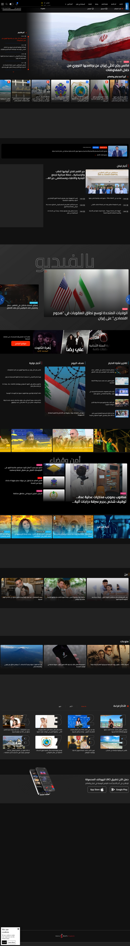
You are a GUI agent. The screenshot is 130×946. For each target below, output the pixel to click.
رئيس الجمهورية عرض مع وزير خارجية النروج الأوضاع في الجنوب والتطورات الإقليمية (62, 199)
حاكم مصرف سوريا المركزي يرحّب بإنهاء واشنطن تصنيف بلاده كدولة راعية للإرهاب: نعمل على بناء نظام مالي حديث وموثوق (22, 401)
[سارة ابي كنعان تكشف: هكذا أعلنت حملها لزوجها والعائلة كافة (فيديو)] (113, 724)
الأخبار (121, 4)
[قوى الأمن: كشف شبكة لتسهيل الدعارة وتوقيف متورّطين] (81, 745)
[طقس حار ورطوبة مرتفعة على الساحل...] (113, 745)
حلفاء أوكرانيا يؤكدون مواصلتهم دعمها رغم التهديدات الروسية (23, 393)
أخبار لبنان (122, 166)
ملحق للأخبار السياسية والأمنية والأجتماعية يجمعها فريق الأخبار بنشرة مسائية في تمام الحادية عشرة (79, 151)
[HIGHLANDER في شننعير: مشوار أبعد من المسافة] (73, 440)
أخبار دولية (126, 62)
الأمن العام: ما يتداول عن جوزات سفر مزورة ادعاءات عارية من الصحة (60, 99)
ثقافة (90, 4)
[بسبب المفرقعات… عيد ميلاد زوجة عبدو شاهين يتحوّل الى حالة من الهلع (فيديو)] (22, 589)
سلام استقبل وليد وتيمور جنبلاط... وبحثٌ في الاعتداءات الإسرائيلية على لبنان (62, 212)
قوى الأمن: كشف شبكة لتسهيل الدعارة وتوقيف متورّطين (83, 751)
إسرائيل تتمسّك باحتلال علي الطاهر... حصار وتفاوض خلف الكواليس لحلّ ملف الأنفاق (22, 306)
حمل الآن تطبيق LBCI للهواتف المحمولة (107, 779)
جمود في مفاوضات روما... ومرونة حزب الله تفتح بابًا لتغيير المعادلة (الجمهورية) (66, 414)
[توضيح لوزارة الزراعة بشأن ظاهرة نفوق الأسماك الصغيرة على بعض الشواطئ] (80, 91)
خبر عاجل (40, 478)
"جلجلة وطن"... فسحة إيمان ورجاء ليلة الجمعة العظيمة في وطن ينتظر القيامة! (73, 535)
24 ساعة (83, 706)
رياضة (96, 4)
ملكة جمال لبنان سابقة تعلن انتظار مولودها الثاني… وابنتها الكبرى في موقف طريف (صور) (49, 731)
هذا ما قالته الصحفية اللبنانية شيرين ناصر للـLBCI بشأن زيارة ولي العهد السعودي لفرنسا (101, 414)
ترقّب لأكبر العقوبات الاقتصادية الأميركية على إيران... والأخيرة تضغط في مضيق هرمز (101, 392)
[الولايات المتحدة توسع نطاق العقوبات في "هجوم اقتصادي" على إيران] (99, 91)
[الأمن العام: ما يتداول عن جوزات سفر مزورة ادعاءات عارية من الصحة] (60, 91)
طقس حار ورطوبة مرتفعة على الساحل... (116, 750)
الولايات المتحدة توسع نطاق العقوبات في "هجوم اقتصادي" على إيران (99, 99)
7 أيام (71, 706)
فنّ (126, 574)
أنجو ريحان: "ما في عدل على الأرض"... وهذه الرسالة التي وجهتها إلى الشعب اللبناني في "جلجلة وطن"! (32, 535)
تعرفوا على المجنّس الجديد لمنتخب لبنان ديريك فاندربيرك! (35, 448)
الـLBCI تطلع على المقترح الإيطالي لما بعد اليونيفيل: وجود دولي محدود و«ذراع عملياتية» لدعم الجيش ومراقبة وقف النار (40, 99)
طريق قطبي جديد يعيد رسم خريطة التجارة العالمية (102, 382)
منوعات (124, 641)
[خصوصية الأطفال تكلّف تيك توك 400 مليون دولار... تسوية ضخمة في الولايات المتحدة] (65, 657)
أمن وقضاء (123, 493)
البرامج (89, 9)
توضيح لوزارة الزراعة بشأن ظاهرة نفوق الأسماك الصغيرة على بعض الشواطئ (80, 99)
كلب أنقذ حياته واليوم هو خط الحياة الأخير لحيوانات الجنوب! (102, 403)
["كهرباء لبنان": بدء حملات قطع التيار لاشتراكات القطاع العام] (21, 91)
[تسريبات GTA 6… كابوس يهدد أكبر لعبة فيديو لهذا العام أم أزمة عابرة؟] (108, 657)
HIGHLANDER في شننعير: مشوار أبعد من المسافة (78, 448)
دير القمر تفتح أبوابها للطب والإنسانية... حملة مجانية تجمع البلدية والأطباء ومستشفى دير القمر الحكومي (65, 175)
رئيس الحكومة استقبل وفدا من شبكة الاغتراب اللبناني (106, 204)
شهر (60, 706)
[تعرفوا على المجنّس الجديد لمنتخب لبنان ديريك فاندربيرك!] (31, 440)
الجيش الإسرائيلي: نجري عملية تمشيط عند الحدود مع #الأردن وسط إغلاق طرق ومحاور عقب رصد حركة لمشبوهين (14, 66)
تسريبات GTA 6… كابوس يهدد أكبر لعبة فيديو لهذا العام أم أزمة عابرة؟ (110, 664)
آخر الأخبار (113, 4)
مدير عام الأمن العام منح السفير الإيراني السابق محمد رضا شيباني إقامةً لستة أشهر (62, 205)
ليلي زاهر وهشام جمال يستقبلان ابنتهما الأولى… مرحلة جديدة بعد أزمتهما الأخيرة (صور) (110, 598)
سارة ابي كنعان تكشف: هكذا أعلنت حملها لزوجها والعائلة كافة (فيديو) (115, 731)
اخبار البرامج (89, 532)
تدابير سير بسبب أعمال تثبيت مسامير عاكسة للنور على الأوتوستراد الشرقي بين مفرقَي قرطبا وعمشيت (23, 468)
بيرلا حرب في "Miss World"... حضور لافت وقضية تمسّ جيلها (105, 198)
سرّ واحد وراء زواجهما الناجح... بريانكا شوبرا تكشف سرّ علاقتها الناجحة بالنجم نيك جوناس (66, 598)
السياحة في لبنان (80, 4)
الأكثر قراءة (119, 705)
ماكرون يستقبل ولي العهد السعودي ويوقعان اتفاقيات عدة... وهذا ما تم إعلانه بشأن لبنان (120, 99)
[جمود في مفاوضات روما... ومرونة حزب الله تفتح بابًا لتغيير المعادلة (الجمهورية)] (65, 392)
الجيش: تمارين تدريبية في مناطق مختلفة (27, 493)
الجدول (103, 9)
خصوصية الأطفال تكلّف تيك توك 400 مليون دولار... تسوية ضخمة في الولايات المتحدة (66, 665)
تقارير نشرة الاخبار (33, 303)
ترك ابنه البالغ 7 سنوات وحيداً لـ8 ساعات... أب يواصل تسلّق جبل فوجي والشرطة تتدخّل (23, 665)
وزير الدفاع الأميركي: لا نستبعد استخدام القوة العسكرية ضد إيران (13, 57)
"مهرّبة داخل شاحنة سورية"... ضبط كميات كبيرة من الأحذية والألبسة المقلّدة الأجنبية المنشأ (105, 212)
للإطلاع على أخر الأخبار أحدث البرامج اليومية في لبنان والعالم (107, 783)
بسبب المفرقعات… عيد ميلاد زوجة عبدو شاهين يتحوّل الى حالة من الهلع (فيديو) (22, 598)
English (43, 8)
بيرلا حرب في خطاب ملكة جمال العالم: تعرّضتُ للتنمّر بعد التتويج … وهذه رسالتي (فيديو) (82, 731)
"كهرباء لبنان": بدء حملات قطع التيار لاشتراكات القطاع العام (21, 100)
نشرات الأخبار (95, 147)
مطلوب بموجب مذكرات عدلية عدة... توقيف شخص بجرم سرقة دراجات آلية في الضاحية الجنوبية (100, 499)
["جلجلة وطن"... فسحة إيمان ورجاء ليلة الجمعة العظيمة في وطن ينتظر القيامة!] (73, 526)
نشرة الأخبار (105, 4)
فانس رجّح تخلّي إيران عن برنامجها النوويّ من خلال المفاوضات (98, 67)
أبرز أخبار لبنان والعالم (116, 76)
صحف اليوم (77, 363)
